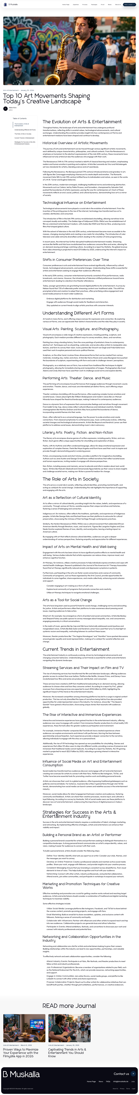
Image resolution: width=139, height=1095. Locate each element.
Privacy (122, 1088)
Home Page (91, 1081)
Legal (133, 1088)
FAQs (108, 1081)
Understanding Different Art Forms (25, 130)
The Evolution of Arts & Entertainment (22, 124)
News (101, 1081)
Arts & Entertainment (11, 90)
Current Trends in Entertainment (24, 138)
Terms (128, 1088)
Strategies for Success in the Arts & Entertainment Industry (25, 143)
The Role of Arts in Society (23, 134)
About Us (115, 1088)
